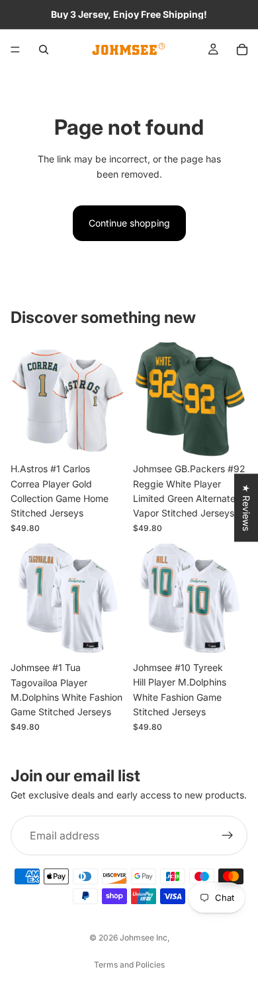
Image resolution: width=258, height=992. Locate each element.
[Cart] (242, 49)
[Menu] (15, 49)
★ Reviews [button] (246, 507)
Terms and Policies (129, 965)
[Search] (43, 49)
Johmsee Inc (143, 937)
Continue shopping (129, 223)
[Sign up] (227, 835)
